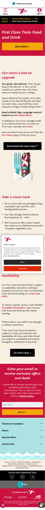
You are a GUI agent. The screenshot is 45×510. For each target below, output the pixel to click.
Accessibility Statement (35, 466)
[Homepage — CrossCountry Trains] (22, 11)
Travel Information (21, 18)
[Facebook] (12, 476)
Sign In (39, 13)
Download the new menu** (22, 146)
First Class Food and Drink (24, 21)
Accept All (22, 268)
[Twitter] (32, 476)
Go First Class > (22, 352)
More (22, 262)
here (30, 126)
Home (5, 18)
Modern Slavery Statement (16, 464)
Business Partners (7, 466)
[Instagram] (22, 476)
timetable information (13, 307)
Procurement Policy (20, 466)
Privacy (13, 462)
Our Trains (7, 135)
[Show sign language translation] (41, 505)
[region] (22, 254)
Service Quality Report (22, 468)
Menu (5, 14)
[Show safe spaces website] (22, 484)
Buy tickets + (22, 46)
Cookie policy (36, 462)
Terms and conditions (23, 462)
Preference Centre (31, 464)
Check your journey (24, 3)
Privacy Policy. (27, 395)
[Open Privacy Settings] (3, 505)
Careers (6, 462)
